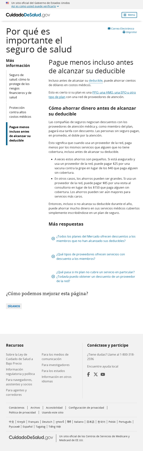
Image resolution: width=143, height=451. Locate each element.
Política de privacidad (22, 412)
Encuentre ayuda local (102, 366)
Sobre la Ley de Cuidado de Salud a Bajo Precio (19, 358)
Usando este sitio (52, 412)
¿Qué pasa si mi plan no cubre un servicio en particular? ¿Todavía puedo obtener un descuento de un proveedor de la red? (95, 276)
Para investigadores (56, 365)
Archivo (35, 407)
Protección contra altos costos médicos (20, 112)
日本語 (90, 421)
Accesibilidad (54, 407)
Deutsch (47, 421)
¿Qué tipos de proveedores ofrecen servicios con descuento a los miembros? (90, 256)
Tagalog (40, 426)
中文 (11, 421)
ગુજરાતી (59, 421)
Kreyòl (21, 421)
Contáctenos (16, 407)
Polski (112, 421)
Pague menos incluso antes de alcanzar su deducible (20, 133)
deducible (96, 80)
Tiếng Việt (55, 426)
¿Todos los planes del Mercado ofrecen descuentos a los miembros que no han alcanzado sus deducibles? (96, 238)
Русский (14, 426)
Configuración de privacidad (86, 407)
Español (28, 426)
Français (33, 421)
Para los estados (53, 371)
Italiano (78, 421)
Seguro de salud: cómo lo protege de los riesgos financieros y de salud (20, 86)
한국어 (101, 421)
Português (125, 421)
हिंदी (69, 421)
